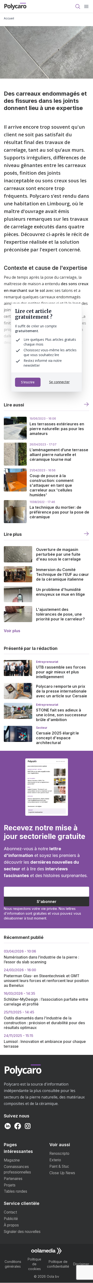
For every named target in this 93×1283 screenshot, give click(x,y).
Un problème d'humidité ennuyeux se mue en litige (60, 592)
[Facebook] (17, 1126)
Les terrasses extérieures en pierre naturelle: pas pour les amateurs (57, 429)
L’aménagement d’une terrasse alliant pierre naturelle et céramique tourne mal (59, 454)
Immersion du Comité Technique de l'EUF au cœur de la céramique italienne (62, 574)
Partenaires (13, 1178)
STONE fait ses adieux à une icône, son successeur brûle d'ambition (61, 715)
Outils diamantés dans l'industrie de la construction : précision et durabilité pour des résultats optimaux (44, 1020)
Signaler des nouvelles (22, 1231)
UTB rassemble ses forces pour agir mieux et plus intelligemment (61, 672)
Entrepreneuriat (47, 662)
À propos (11, 1225)
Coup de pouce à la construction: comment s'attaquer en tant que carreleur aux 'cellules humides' (51, 485)
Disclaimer (81, 1264)
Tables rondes (15, 1191)
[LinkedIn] (7, 1126)
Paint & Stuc (59, 1166)
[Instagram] (27, 1126)
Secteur (41, 727)
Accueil (9, 18)
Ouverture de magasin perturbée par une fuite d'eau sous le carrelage (58, 554)
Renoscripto (59, 1153)
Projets (10, 1185)
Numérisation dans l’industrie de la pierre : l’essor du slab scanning (41, 956)
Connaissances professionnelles (17, 1169)
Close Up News (62, 1173)
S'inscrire (28, 382)
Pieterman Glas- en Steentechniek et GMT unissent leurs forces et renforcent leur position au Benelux (46, 978)
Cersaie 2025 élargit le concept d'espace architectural (57, 738)
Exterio (55, 1160)
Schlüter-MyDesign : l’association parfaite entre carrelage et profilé (46, 998)
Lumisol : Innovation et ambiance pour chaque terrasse (45, 1041)
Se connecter (59, 382)
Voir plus (12, 630)
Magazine (12, 1160)
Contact (10, 1212)
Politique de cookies (34, 1264)
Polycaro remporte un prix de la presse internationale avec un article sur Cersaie (61, 691)
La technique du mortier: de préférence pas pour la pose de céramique (59, 512)
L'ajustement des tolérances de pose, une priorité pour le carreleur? (60, 614)
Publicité (11, 1218)
